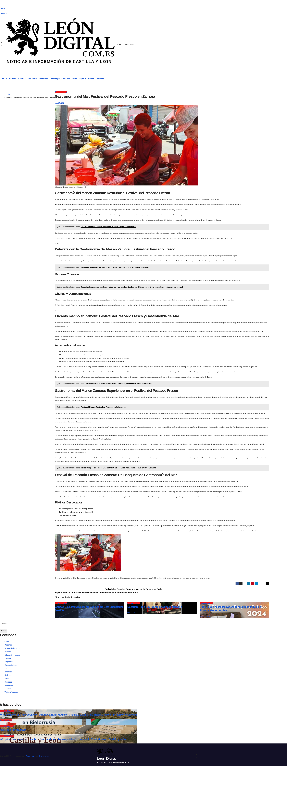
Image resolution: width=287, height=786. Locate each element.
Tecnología (55, 79)
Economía (32, 79)
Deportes (8, 645)
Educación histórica (12, 655)
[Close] (4, 771)
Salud (74, 79)
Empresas (43, 79)
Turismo (7, 689)
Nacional (22, 79)
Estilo (6, 668)
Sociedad (65, 79)
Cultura (7, 641)
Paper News (30, 756)
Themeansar (44, 756)
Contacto (3, 13)
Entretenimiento (61, 92)
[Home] (0, 78)
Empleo (7, 658)
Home (2, 8)
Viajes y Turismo (86, 79)
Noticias (12, 79)
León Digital (14, 68)
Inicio (4, 79)
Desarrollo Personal (12, 648)
